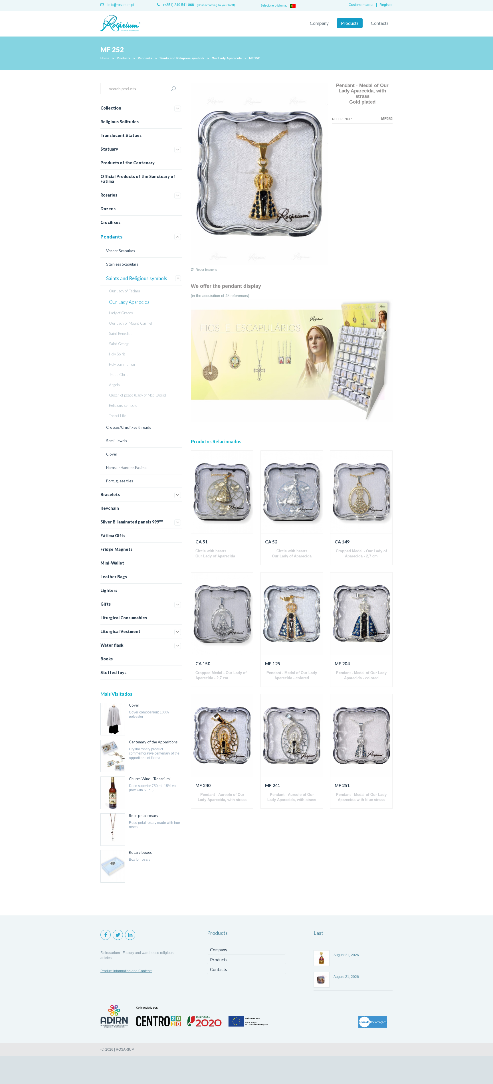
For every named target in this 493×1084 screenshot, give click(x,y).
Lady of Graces (121, 313)
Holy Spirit (117, 354)
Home (104, 58)
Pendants (145, 58)
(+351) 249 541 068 (178, 5)
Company (319, 23)
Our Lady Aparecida (227, 58)
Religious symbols (123, 405)
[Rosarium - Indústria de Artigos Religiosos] (120, 23)
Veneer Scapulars (120, 250)
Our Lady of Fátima (124, 291)
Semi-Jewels (116, 440)
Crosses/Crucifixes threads (128, 427)
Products (350, 23)
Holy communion (122, 364)
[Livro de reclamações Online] (373, 1022)
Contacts (380, 23)
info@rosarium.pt (120, 5)
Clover (111, 454)
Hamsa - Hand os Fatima (126, 467)
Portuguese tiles (119, 481)
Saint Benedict (120, 333)
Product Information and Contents (126, 971)
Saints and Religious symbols (181, 58)
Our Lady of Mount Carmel (130, 323)
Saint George (119, 343)
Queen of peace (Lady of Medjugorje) (137, 395)
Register (386, 5)
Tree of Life (117, 415)
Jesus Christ (119, 374)
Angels (114, 385)
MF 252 (254, 58)
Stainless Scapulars (122, 264)
